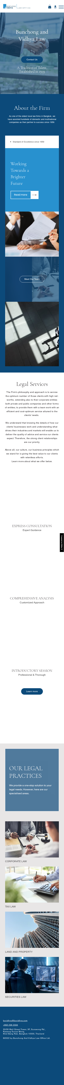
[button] (61, 7)
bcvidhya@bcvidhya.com (15, 1021)
